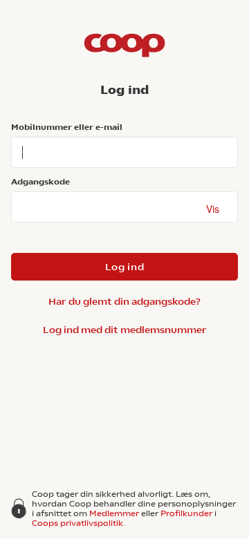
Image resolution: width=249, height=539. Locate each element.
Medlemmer (114, 513)
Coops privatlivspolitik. (78, 523)
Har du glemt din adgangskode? (124, 301)
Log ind (125, 266)
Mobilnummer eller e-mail (66, 127)
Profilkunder (186, 513)
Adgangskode (40, 182)
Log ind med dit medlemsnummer (125, 329)
